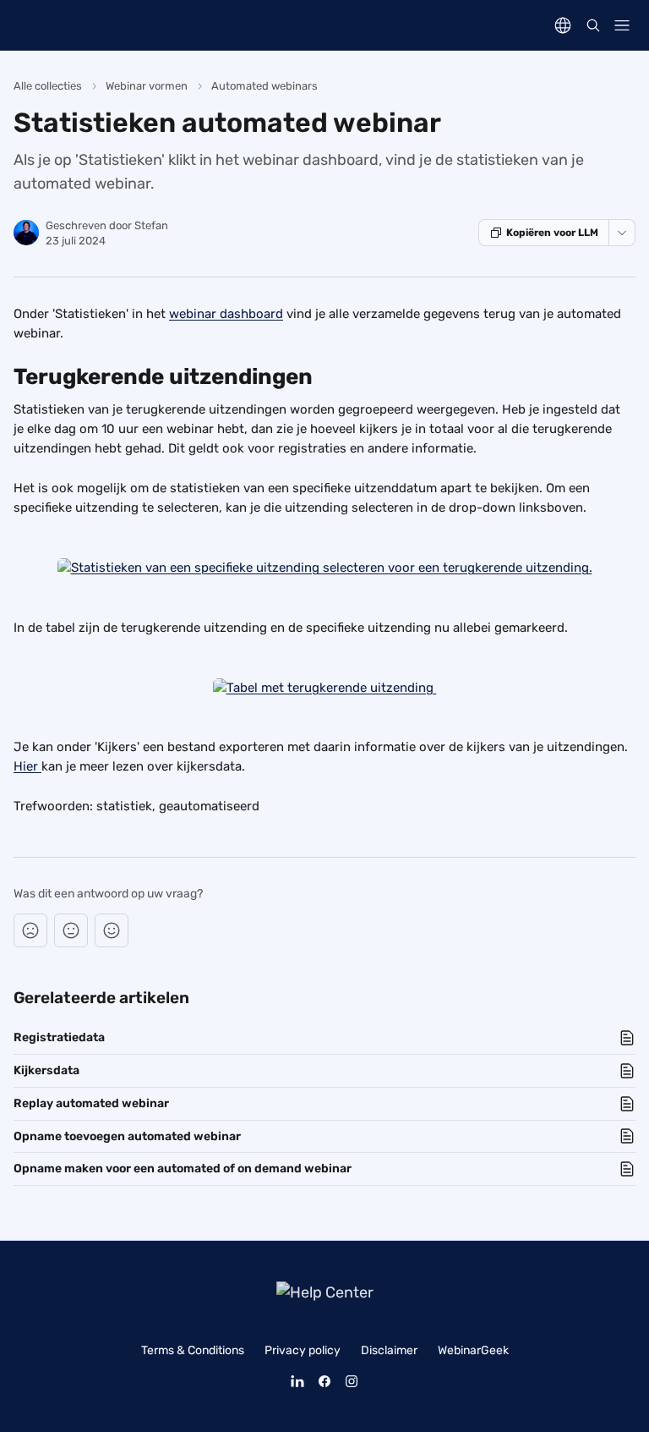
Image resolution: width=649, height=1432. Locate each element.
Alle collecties (48, 86)
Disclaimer (389, 1350)
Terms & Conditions (192, 1350)
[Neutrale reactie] (71, 930)
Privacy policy (303, 1350)
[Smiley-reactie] (111, 930)
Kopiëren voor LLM (552, 233)
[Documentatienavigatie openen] (621, 25)
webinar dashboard (226, 313)
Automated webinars (264, 86)
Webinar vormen (147, 86)
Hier (27, 766)
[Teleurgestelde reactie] (30, 930)
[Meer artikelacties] (621, 232)
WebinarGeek (473, 1350)
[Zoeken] (593, 25)
